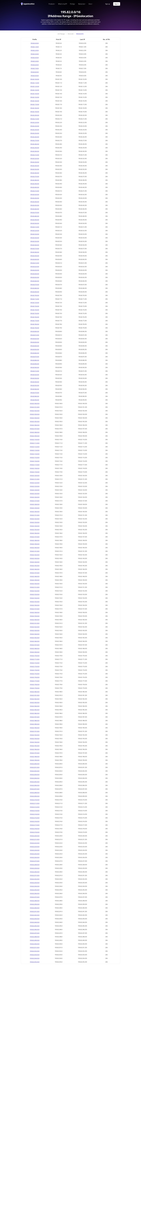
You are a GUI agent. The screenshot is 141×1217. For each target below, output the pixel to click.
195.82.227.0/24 (34, 861)
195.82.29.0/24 (34, 148)
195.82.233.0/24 (34, 883)
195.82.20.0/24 (34, 115)
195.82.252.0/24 (34, 951)
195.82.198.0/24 (34, 756)
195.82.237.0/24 (34, 897)
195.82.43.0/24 (34, 198)
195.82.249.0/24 (34, 940)
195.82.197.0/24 (34, 753)
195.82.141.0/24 (34, 551)
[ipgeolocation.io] (28, 4)
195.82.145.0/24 (34, 566)
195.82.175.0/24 (34, 674)
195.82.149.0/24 (34, 580)
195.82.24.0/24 (34, 130)
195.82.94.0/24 (34, 382)
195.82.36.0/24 (34, 173)
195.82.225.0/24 (34, 854)
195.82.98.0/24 (34, 396)
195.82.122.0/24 (34, 483)
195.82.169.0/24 (34, 652)
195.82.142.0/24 (34, 555)
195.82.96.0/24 (34, 389)
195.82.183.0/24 (34, 702)
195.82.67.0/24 (34, 285)
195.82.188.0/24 (34, 720)
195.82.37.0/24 (34, 176)
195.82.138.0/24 (34, 540)
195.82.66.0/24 (34, 281)
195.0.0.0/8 (70, 34)
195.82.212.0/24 (34, 807)
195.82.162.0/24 (34, 627)
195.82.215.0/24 (34, 818)
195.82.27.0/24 (34, 140)
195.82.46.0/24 (34, 209)
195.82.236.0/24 (34, 893)
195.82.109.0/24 (34, 436)
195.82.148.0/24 (34, 576)
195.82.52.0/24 (34, 230)
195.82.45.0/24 (34, 205)
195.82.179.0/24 (34, 688)
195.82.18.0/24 (34, 108)
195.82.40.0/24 (34, 187)
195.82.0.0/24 (35, 43)
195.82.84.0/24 (34, 346)
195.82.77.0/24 (34, 321)
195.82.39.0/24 (34, 184)
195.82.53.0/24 (34, 234)
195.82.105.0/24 (34, 421)
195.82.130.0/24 (34, 511)
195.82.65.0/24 (34, 277)
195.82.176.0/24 (34, 677)
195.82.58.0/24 (34, 252)
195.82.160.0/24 (34, 620)
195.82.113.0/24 (34, 450)
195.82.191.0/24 (34, 731)
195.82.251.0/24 (34, 947)
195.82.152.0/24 (34, 591)
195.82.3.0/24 (35, 54)
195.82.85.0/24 (34, 349)
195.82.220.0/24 (34, 836)
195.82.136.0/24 (34, 533)
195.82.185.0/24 (34, 710)
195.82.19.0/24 (34, 112)
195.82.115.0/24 (34, 457)
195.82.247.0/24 (34, 933)
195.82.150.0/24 (34, 584)
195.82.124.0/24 (34, 490)
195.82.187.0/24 (34, 717)
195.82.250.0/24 (34, 944)
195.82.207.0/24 (34, 789)
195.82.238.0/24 (34, 901)
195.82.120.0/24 (34, 475)
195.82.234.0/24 (34, 886)
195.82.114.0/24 (34, 454)
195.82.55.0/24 (34, 241)
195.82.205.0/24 (34, 782)
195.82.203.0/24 (34, 774)
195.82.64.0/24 (34, 274)
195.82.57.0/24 (34, 248)
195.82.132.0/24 (34, 519)
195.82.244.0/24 (34, 922)
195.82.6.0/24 (35, 65)
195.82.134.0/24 (34, 526)
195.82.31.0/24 (34, 155)
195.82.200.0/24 (34, 764)
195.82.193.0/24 (34, 738)
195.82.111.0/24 (34, 443)
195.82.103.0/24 (34, 414)
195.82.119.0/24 (34, 472)
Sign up (107, 4)
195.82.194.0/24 (34, 742)
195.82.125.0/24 (34, 493)
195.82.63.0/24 (34, 270)
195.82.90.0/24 (34, 367)
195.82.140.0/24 (34, 548)
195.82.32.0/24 (34, 158)
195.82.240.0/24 (34, 908)
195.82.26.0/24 (34, 137)
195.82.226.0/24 (34, 857)
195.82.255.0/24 (34, 962)
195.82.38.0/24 (34, 180)
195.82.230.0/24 (34, 872)
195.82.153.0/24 (34, 594)
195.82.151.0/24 (34, 587)
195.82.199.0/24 (34, 760)
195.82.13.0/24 (34, 90)
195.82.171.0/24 (34, 659)
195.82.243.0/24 (34, 919)
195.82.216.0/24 (34, 821)
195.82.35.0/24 (34, 169)
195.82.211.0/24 (34, 803)
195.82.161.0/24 (34, 623)
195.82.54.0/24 (34, 238)
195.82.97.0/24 (34, 393)
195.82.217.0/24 (34, 825)
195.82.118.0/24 (34, 468)
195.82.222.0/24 (34, 843)
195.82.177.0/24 (34, 681)
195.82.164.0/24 (34, 634)
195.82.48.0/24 (34, 216)
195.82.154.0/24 (34, 598)
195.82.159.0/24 (34, 616)
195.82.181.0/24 (34, 695)
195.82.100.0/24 (34, 403)
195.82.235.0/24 (34, 890)
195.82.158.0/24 (34, 612)
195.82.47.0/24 (34, 212)
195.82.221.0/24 (34, 839)
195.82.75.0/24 (34, 313)
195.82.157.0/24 (34, 609)
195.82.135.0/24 (34, 530)
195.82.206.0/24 (34, 785)
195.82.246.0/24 (34, 929)
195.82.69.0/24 (34, 292)
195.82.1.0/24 (35, 47)
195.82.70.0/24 (34, 295)
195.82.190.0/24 (34, 728)
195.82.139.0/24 (34, 544)
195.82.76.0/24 (34, 317)
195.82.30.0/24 (34, 151)
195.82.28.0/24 (34, 144)
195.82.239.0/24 (34, 904)
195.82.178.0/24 (34, 684)
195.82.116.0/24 (34, 461)
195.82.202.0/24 (34, 771)
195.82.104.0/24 (34, 418)
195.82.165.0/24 (34, 638)
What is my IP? (62, 4)
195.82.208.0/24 (34, 793)
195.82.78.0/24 (34, 324)
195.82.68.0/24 (34, 288)
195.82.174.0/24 (34, 670)
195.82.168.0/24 (34, 648)
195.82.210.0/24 (34, 800)
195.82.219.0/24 (34, 832)
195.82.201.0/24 (34, 767)
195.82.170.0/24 (34, 656)
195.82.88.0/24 (34, 360)
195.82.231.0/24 (34, 875)
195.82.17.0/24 (34, 104)
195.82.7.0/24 (35, 68)
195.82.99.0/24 (34, 400)
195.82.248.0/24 (34, 937)
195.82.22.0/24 (34, 122)
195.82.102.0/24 (34, 411)
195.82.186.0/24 (34, 713)
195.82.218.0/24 (34, 829)
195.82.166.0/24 (34, 641)
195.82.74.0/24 (34, 310)
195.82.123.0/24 (34, 486)
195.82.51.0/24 (34, 227)
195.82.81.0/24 (34, 335)
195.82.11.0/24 (34, 83)
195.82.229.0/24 (34, 868)
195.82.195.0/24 (34, 746)
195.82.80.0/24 (34, 331)
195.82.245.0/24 (34, 926)
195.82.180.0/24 (34, 692)
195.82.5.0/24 (35, 61)
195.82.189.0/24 (34, 724)
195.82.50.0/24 (34, 223)
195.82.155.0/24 (34, 602)
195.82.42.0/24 (34, 194)
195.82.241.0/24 (34, 911)
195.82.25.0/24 (34, 133)
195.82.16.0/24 (34, 101)
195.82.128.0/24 (34, 504)
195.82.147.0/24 (34, 573)
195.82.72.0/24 (34, 303)
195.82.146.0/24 (34, 569)
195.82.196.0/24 (34, 749)
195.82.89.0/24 (34, 364)
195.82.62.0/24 (34, 267)
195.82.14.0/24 (34, 94)
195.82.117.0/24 (34, 465)
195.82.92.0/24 (34, 375)
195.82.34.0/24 (34, 166)
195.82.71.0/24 (34, 299)
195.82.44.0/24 (34, 202)
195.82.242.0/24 (34, 915)
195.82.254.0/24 (34, 958)
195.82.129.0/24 (34, 508)
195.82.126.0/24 (34, 497)
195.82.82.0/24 (34, 339)
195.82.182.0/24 (34, 699)
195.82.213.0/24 (34, 811)
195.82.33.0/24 (34, 162)
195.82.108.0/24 (34, 432)
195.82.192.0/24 (34, 735)
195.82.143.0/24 (34, 558)
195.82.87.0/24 (34, 357)
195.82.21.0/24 (34, 119)
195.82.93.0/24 (34, 378)
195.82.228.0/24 (34, 865)
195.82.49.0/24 (34, 220)
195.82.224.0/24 (34, 850)
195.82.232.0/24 (34, 879)
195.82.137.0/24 (34, 537)
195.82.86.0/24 (34, 353)
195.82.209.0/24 (34, 796)
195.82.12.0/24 (34, 86)
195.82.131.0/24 (34, 515)
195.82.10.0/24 (34, 79)
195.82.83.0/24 (34, 342)
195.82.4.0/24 (35, 58)
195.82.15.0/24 (34, 97)
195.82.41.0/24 (34, 191)
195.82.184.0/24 (34, 706)
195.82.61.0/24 (34, 263)
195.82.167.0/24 (34, 645)
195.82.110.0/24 (34, 439)
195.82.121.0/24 (34, 479)
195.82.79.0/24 (34, 328)
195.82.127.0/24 (34, 501)
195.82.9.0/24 (35, 76)
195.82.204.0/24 (34, 778)
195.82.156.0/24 (34, 605)
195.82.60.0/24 (34, 259)
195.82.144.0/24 (34, 562)
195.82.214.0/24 (34, 814)
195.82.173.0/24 (34, 666)
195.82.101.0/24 (34, 407)
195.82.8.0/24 (35, 72)
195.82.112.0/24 (34, 447)
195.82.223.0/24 (34, 847)
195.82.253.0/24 (34, 955)
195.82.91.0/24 (34, 371)
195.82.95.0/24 (34, 385)
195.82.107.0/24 (34, 429)
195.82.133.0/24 (34, 522)
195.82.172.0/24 (34, 663)
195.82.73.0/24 (34, 306)
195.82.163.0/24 (34, 630)
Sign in (117, 4)
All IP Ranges (61, 34)
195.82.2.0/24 (35, 50)
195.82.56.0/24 (34, 245)
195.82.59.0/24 (34, 256)
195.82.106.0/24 (34, 425)
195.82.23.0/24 (34, 126)
